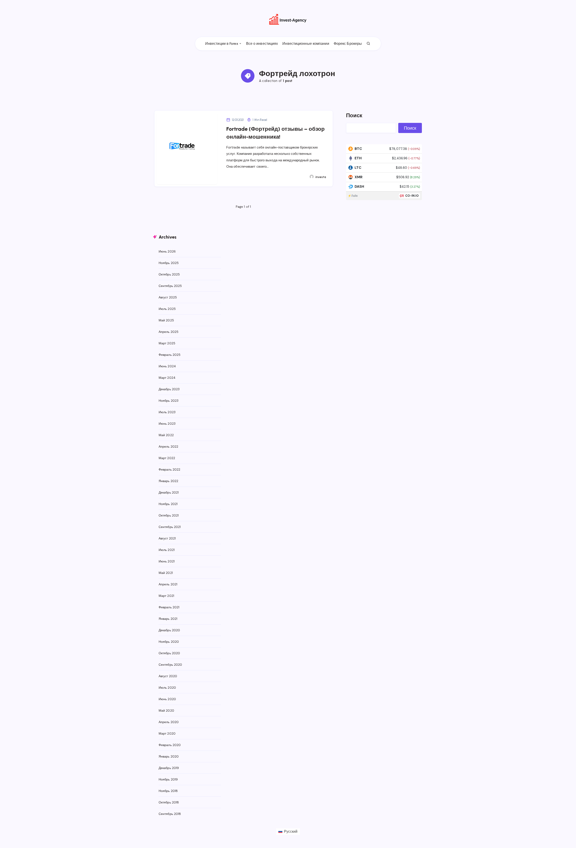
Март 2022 (167, 458)
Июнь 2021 (167, 561)
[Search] (368, 43)
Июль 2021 (167, 550)
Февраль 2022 (169, 469)
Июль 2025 (167, 309)
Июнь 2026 (167, 251)
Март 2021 (166, 596)
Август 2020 (168, 676)
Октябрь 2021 (169, 515)
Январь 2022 (168, 481)
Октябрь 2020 (169, 653)
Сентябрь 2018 (170, 814)
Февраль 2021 (169, 607)
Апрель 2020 (169, 722)
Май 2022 (166, 435)
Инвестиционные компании (305, 43)
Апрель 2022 (168, 446)
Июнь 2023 (167, 424)
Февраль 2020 (170, 745)
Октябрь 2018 (169, 802)
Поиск (354, 115)
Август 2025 (168, 297)
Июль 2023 (167, 412)
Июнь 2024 (167, 366)
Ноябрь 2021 (168, 504)
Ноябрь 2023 (168, 401)
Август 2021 (167, 538)
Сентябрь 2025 (170, 286)
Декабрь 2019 (169, 768)
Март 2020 (167, 733)
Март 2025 (167, 343)
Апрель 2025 (168, 332)
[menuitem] (288, 831)
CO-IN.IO (412, 196)
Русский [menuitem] (291, 831)
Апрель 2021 (168, 584)
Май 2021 (166, 573)
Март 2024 (167, 378)
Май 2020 (166, 710)
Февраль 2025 (169, 355)
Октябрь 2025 (169, 274)
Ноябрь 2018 (168, 791)
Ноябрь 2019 (168, 779)
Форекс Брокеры (348, 43)
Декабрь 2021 (169, 492)
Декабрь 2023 (169, 389)
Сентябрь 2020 (170, 665)
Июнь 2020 (167, 699)
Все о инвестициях (262, 43)
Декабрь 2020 (169, 630)
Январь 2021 (168, 619)
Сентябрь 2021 (170, 527)
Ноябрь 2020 (169, 642)
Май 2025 (166, 320)
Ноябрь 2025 (169, 263)
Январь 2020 (169, 756)
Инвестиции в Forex (221, 43)
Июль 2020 (167, 688)
